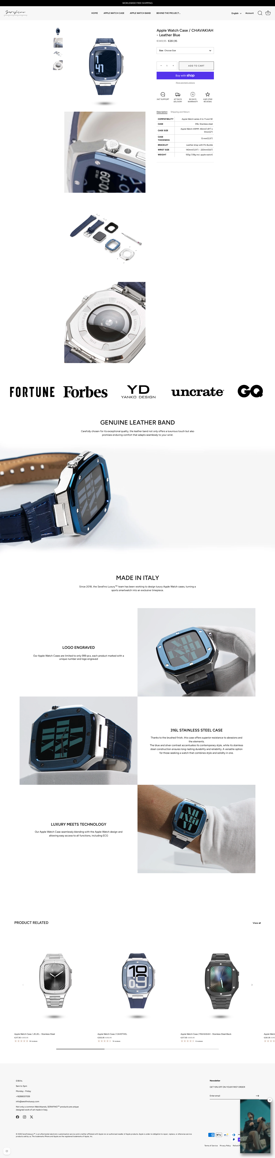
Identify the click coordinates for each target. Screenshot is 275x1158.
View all (257, 923)
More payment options (185, 83)
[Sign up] (257, 1095)
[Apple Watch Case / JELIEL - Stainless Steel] (54, 981)
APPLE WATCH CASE (114, 13)
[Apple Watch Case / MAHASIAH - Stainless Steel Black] (221, 981)
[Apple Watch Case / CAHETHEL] (138, 981)
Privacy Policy (225, 1146)
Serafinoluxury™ (28, 1134)
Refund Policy (238, 1146)
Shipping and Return (180, 112)
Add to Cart (196, 66)
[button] (23, 984)
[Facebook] (17, 1117)
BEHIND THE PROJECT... (168, 13)
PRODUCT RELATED (31, 922)
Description (162, 112)
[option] (58, 32)
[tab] (164, 112)
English (235, 13)
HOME (94, 13)
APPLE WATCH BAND (140, 13)
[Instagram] (24, 1117)
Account (249, 13)
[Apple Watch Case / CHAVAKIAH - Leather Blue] (58, 31)
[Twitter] (31, 1117)
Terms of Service (211, 1146)
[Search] (260, 13)
